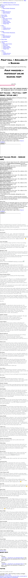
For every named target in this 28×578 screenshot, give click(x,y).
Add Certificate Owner (5, 123)
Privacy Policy (8, 574)
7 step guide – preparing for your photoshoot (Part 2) (12, 557)
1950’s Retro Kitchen (7, 18)
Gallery (3, 17)
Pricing (2, 10)
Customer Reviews (7, 28)
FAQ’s (4, 27)
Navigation (2, 6)
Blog (25, 0)
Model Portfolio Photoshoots (9, 8)
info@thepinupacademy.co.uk (9, 2)
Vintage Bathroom (7, 22)
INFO (2, 25)
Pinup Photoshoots (7, 11)
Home (2, 7)
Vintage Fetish (6, 23)
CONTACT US (6, 29)
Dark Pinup (5, 20)
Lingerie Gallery (6, 21)
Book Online (4, 15)
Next (5, 550)
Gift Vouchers (4, 16)
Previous (2, 550)
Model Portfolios (6, 13)
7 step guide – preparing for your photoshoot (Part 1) (12, 563)
